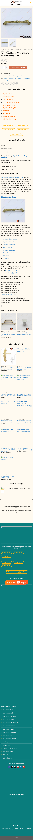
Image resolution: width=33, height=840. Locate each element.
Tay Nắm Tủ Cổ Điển (22, 78)
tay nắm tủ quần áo (12, 80)
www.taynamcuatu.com (9, 294)
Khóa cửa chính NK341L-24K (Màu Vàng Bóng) (7, 368)
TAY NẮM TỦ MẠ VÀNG (9, 732)
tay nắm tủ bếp (12, 78)
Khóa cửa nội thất (8, 253)
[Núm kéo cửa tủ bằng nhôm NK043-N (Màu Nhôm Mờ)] (24, 321)
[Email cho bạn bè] (11, 83)
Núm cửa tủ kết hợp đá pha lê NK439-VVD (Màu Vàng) (24, 395)
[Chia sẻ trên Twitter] (8, 83)
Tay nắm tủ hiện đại (9, 244)
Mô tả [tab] (3, 145)
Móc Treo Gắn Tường (9, 119)
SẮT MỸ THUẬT (7, 758)
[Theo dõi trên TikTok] (12, 766)
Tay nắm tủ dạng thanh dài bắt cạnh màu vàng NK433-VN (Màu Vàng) (8, 450)
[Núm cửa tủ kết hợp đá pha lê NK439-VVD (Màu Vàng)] (24, 383)
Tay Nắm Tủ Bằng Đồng (12, 76)
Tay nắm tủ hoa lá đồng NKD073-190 (12, 177)
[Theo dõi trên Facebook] (9, 766)
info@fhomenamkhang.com (13, 271)
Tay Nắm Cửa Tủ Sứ (9, 105)
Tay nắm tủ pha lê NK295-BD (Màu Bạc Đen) (8, 477)
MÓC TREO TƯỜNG (8, 751)
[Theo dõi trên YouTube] (23, 766)
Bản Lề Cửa (6, 113)
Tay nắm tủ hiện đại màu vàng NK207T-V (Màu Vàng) (24, 449)
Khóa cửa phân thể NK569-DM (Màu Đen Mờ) (24, 368)
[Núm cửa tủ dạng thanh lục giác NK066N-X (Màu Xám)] (8, 383)
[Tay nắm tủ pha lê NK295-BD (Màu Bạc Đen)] (8, 465)
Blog (16, 837)
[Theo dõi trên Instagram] (15, 825)
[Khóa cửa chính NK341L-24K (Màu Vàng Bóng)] (8, 356)
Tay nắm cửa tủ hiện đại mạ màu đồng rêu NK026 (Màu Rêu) (8, 334)
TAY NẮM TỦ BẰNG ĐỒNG (10, 722)
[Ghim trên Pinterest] (14, 83)
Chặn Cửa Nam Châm (9, 116)
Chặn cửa (6, 258)
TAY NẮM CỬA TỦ (8, 710)
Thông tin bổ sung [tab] (6, 148)
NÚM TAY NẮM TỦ (8, 719)
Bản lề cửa (6, 256)
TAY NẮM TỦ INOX (8, 729)
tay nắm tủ (6, 78)
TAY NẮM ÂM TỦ (8, 713)
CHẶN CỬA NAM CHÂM (10, 748)
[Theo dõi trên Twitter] (17, 825)
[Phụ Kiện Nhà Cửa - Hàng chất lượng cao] (16, 3)
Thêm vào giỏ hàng (18, 67)
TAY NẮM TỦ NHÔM (9, 726)
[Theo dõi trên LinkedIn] (21, 766)
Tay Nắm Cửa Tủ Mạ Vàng (11, 102)
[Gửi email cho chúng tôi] (15, 766)
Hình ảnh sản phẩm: (8, 197)
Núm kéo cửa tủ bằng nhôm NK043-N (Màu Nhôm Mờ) (24, 333)
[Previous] (3, 23)
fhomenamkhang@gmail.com (11, 273)
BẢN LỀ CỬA (6, 745)
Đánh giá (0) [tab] (4, 152)
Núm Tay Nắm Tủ (8, 97)
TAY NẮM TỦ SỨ (7, 735)
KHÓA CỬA (6, 742)
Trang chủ (5, 50)
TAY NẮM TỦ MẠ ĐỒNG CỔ (10, 739)
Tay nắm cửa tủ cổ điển (10, 239)
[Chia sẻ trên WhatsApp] (2, 83)
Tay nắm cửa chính (9, 250)
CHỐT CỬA (6, 755)
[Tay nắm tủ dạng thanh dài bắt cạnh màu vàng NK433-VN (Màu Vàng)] (8, 437)
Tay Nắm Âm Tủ (8, 99)
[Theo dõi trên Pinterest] (18, 766)
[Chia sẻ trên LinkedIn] (17, 83)
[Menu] (2, 3)
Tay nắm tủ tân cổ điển (10, 242)
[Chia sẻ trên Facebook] (5, 83)
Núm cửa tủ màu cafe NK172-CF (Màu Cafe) (6, 421)
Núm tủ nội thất (8, 247)
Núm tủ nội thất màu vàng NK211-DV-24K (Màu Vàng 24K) (24, 422)
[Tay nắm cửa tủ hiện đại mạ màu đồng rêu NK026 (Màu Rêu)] (8, 321)
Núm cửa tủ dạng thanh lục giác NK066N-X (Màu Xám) (8, 395)
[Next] (29, 23)
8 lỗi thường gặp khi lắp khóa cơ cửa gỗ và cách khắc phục (16, 506)
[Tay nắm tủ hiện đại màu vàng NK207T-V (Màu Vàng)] (24, 437)
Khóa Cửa (6, 110)
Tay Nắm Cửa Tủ (16, 50)
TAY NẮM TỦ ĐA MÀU (9, 716)
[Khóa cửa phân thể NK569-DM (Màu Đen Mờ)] (24, 356)
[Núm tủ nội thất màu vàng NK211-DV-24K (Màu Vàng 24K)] (24, 409)
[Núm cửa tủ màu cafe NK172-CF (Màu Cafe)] (8, 409)
